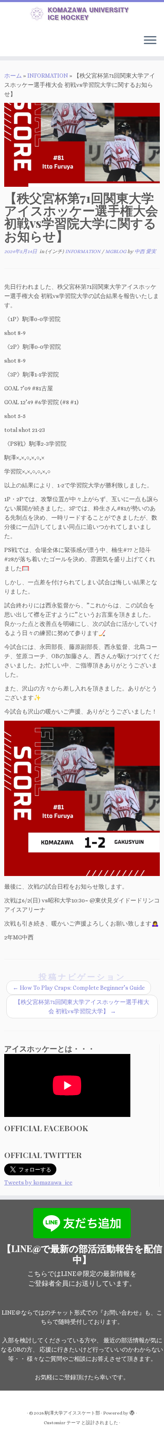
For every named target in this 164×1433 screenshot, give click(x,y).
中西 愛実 (145, 251)
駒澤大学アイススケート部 (72, 1413)
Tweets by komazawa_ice (38, 1182)
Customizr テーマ (62, 1422)
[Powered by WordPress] (132, 1412)
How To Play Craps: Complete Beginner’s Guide (79, 987)
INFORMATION (47, 75)
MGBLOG (116, 251)
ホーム (13, 75)
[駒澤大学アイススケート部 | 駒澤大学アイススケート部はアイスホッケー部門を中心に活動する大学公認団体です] (82, 15)
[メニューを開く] (150, 41)
